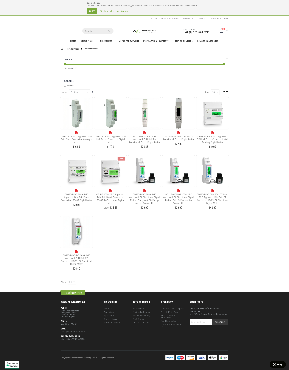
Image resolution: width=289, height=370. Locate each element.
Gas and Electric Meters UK (172, 325)
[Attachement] (76, 133)
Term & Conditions (140, 322)
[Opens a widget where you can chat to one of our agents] (277, 364)
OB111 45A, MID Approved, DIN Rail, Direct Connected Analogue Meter (76, 139)
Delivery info (138, 308)
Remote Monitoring (141, 315)
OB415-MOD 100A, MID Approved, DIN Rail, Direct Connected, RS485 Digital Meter (76, 197)
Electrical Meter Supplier (172, 308)
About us (108, 308)
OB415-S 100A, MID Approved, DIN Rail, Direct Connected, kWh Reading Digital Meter (212, 139)
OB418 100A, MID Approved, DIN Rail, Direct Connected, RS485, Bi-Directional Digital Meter (110, 199)
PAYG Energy (138, 319)
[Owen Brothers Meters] (144, 31)
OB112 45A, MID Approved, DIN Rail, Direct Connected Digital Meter (110, 139)
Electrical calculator (141, 312)
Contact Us (189, 18)
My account (109, 315)
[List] (227, 92)
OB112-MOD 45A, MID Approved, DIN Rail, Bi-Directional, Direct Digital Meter (144, 139)
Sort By (64, 92)
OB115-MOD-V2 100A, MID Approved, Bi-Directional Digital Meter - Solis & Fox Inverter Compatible (178, 199)
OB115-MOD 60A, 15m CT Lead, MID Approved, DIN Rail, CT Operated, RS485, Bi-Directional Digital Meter (213, 199)
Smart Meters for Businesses (168, 316)
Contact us (108, 312)
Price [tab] (67, 59)
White (71, 85)
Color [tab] (68, 80)
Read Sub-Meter (168, 321)
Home (62, 48)
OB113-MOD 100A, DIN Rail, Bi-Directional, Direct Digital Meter (178, 138)
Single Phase (73, 49)
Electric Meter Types (170, 312)
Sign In (202, 18)
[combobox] (98, 31)
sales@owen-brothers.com (73, 331)
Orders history (110, 319)
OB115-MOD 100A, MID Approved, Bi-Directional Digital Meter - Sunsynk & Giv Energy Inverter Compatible (144, 199)
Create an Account (219, 18)
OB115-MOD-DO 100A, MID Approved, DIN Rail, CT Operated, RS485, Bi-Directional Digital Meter (76, 259)
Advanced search (112, 322)
